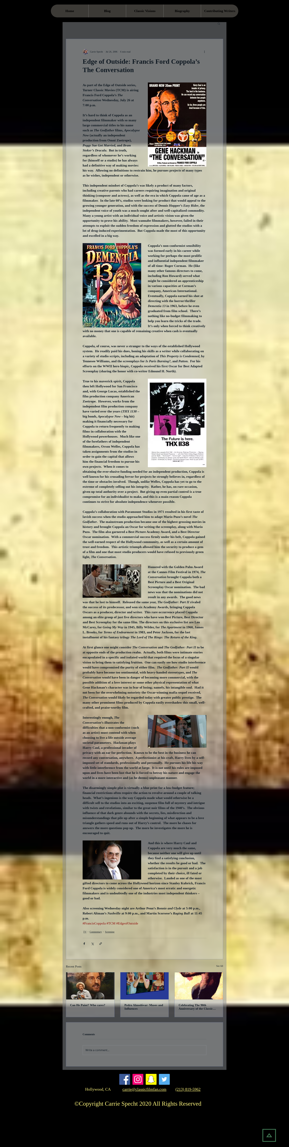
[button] (218, 23)
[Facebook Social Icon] (124, 1079)
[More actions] (204, 52)
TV (84, 932)
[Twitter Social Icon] (164, 1079)
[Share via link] (100, 943)
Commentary (96, 932)
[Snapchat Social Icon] (151, 1079)
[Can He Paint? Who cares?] (90, 985)
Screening (109, 932)
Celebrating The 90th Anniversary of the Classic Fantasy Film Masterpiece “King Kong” (196, 1006)
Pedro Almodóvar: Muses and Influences (143, 1006)
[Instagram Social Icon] (137, 1079)
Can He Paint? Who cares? (87, 1005)
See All (219, 966)
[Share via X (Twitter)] (92, 943)
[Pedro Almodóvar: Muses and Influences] (144, 985)
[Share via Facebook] (84, 943)
